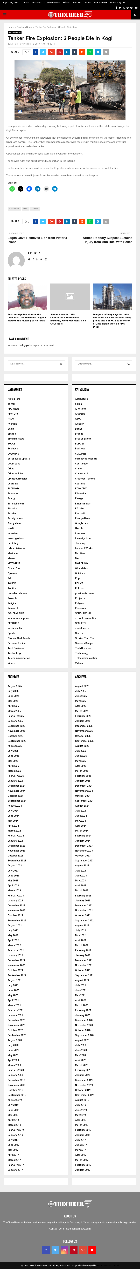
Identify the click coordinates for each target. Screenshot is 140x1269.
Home (26, 2)
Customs (13, 483)
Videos (88, 2)
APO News (37, 2)
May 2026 (13, 701)
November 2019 (16, 1085)
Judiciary (13, 543)
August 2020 (15, 1040)
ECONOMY (13, 488)
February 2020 (16, 1070)
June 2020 (13, 1050)
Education (13, 493)
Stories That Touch (19, 638)
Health (11, 528)
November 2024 (16, 790)
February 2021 (16, 1010)
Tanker (34, 209)
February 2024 (16, 835)
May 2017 (13, 1150)
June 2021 (13, 990)
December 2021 (16, 960)
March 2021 (14, 1005)
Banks (11, 428)
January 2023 (15, 900)
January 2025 (15, 780)
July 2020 (13, 1045)
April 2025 (13, 766)
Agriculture (14, 398)
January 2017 (15, 1170)
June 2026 (13, 696)
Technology (14, 653)
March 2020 (14, 1065)
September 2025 (17, 741)
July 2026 (13, 691)
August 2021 (15, 980)
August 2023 (15, 865)
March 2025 (14, 771)
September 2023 (17, 860)
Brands (12, 433)
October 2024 (15, 795)
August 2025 (15, 746)
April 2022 (13, 940)
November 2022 (16, 910)
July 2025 (13, 751)
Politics (66, 2)
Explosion (14, 209)
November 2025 (16, 731)
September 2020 (17, 1035)
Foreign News (15, 518)
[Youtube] (92, 1250)
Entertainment (16, 503)
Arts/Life (13, 413)
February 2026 (16, 716)
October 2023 (15, 855)
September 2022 (17, 920)
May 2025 (13, 761)
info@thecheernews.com (77, 1228)
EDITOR (14, 44)
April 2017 (13, 1154)
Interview (13, 533)
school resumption (18, 618)
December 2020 (16, 1020)
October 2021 (15, 970)
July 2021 (13, 985)
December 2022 (16, 905)
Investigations (16, 538)
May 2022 (13, 935)
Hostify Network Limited (108, 1265)
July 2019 (13, 1105)
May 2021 (13, 995)
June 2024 (13, 815)
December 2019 (16, 1080)
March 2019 (14, 1125)
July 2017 (13, 1140)
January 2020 (15, 1075)
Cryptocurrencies (52, 2)
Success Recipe (16, 643)
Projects (12, 598)
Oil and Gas (14, 568)
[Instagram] (64, 1250)
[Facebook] (46, 1250)
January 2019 (15, 1135)
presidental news (17, 593)
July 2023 (13, 870)
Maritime (13, 553)
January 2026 (15, 721)
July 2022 (13, 930)
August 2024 (15, 805)
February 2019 (16, 1130)
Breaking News (15, 32)
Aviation (12, 423)
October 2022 (15, 915)
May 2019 (13, 1115)
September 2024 (17, 800)
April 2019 (13, 1120)
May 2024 (13, 820)
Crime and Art (15, 473)
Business (77, 2)
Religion (12, 603)
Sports (12, 633)
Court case (14, 463)
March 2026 (14, 711)
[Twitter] (55, 1250)
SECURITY (13, 623)
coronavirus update (19, 458)
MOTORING (14, 563)
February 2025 (16, 775)
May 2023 (13, 880)
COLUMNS (13, 453)
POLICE (12, 583)
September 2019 (17, 1095)
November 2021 (16, 965)
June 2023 (13, 875)
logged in (27, 345)
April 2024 (13, 825)
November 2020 (16, 1025)
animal (11, 403)
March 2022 (14, 945)
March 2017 (14, 1160)
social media (15, 628)
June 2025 (13, 755)
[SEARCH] (61, 363)
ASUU (11, 418)
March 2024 (14, 830)
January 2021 (15, 1015)
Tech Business (16, 648)
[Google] (83, 1250)
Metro (11, 558)
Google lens (14, 523)
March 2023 (14, 890)
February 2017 (16, 1165)
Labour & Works (16, 548)
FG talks (12, 508)
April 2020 (13, 1060)
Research (13, 608)
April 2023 (13, 885)
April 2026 (13, 706)
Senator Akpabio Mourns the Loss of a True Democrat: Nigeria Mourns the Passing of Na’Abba (27, 317)
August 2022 (15, 925)
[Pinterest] (74, 1250)
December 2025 (16, 726)
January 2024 (15, 840)
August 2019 (15, 1100)
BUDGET (12, 443)
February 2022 (16, 950)
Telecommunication (19, 658)
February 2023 (16, 895)
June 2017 (13, 1145)
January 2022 (15, 955)
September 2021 (17, 975)
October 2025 (15, 736)
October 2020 (15, 1030)
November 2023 (16, 850)
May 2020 (13, 1055)
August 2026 (15, 686)
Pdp (10, 578)
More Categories (117, 2)
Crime (11, 468)
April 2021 (13, 1000)
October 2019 (15, 1090)
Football (12, 513)
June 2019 (13, 1110)
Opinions (12, 573)
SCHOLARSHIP (100, 2)
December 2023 (16, 845)
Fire (25, 209)
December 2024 (16, 785)
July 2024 (13, 810)
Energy (11, 498)
